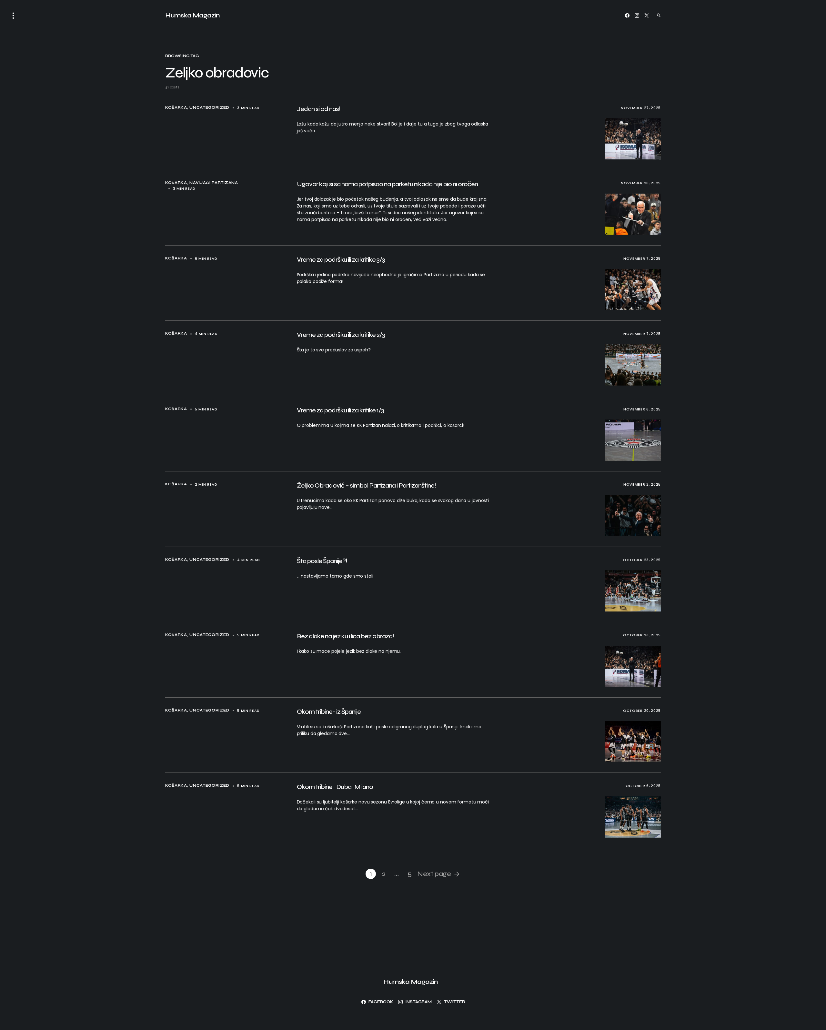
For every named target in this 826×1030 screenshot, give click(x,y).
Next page (434, 874)
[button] (13, 15)
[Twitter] (646, 15)
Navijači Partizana (213, 183)
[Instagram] (637, 15)
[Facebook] (627, 15)
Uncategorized (209, 108)
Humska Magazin (192, 15)
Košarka (176, 108)
